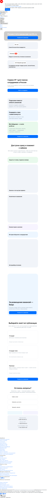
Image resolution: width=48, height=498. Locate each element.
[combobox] (3, 496)
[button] (1, 24)
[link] (2, 22)
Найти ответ (15, 396)
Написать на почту (16, 402)
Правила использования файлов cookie (26, 7)
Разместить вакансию (22, 37)
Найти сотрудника (22, 90)
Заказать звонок (16, 407)
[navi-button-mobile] (1, 29)
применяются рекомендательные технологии (24, 489)
